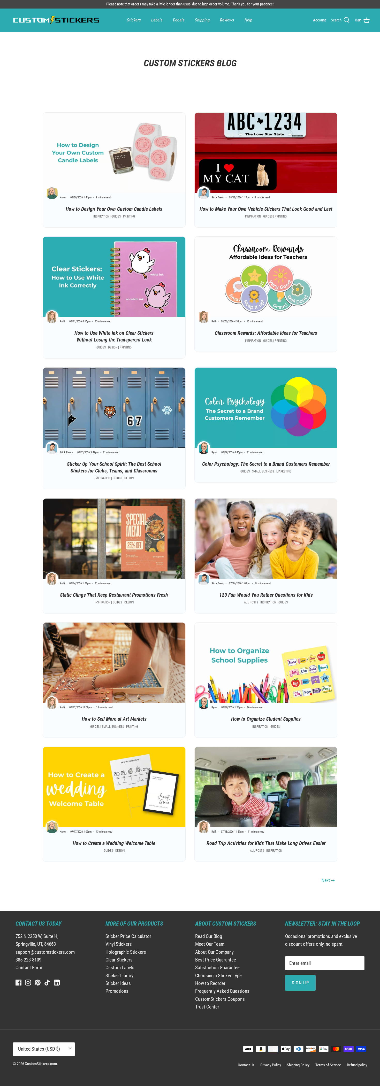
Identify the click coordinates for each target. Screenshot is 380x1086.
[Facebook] (18, 983)
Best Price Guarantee (215, 960)
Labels (157, 19)
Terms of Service (328, 1065)
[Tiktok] (47, 983)
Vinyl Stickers (118, 944)
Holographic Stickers (125, 952)
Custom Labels (119, 968)
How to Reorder (210, 983)
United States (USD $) (39, 1049)
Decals (179, 19)
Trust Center (207, 1007)
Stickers (134, 19)
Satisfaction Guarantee (217, 968)
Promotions (116, 991)
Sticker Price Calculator (128, 936)
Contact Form (29, 968)
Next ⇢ (328, 880)
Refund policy (357, 1065)
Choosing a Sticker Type (218, 976)
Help (248, 19)
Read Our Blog (208, 936)
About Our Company (214, 952)
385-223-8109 (28, 960)
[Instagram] (28, 983)
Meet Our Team (209, 944)
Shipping (202, 19)
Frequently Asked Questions (222, 991)
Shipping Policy (298, 1065)
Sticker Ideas (118, 983)
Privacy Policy (270, 1065)
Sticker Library (119, 976)
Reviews (227, 19)
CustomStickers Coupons (220, 999)
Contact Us (246, 1065)
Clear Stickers (119, 960)
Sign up (300, 982)
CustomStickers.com (41, 1063)
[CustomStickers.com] (55, 20)
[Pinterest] (38, 983)
